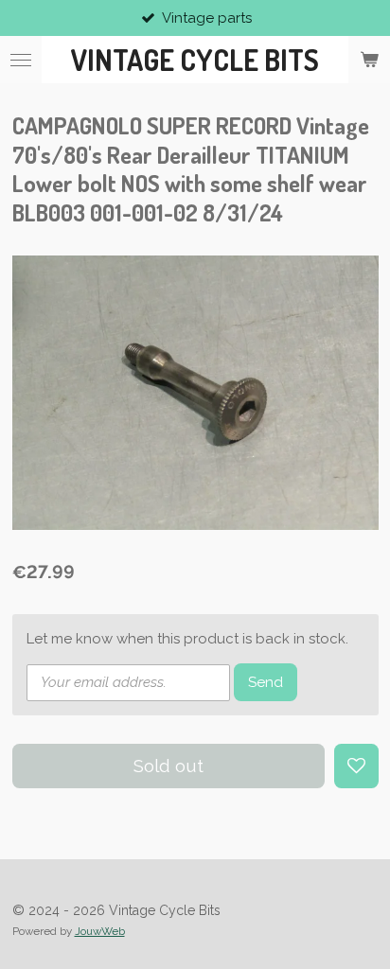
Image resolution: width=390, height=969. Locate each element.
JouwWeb (100, 931)
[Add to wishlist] (356, 766)
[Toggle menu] (21, 59)
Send (265, 682)
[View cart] (369, 59)
